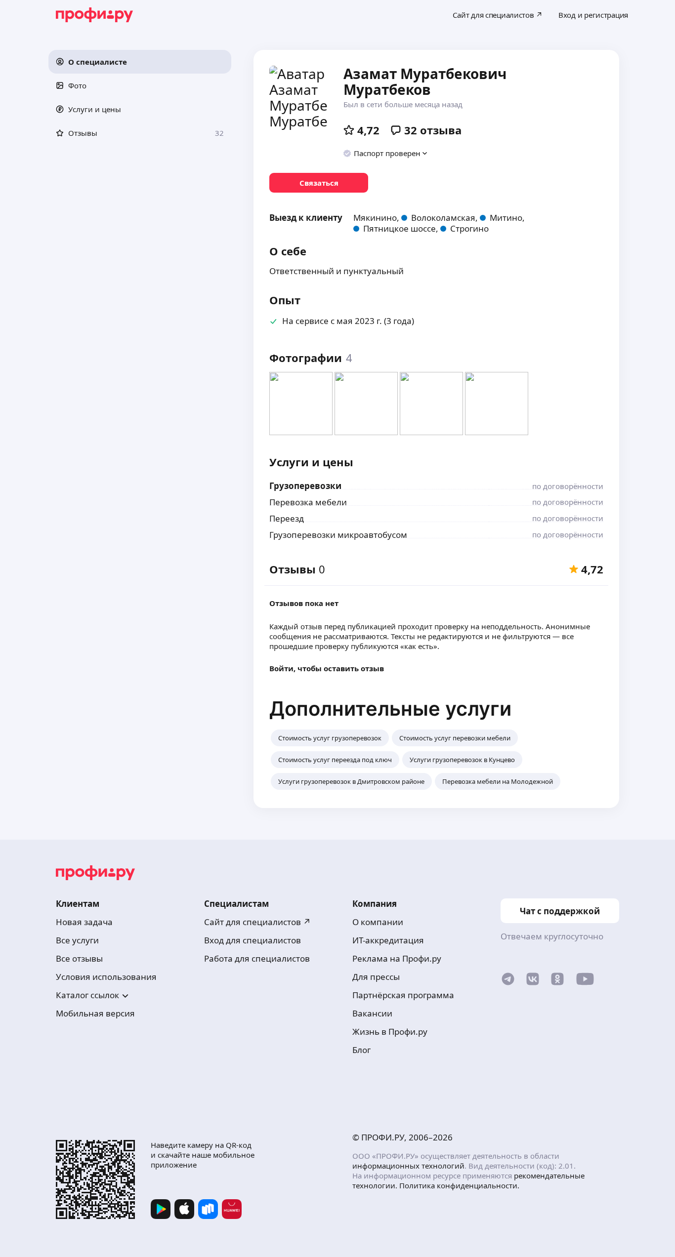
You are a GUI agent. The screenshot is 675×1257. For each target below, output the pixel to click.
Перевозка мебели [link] (308, 502)
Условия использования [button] (106, 976)
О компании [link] (377, 922)
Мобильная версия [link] (95, 1013)
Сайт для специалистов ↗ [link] (257, 922)
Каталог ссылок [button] (87, 995)
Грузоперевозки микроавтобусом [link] (338, 534)
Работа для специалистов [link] (257, 958)
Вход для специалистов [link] (252, 940)
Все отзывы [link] (79, 958)
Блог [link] (361, 1049)
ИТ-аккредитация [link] (388, 940)
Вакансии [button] (372, 1013)
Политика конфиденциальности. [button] (459, 1185)
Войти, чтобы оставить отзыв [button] (326, 668)
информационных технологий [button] (408, 1166)
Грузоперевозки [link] (305, 485)
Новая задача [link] (84, 922)
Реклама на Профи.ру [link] (396, 958)
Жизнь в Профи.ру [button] (389, 1031)
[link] (318, 183)
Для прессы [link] (376, 976)
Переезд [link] (286, 518)
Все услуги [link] (77, 940)
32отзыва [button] (433, 130)
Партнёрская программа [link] (403, 995)
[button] (139, 62)
